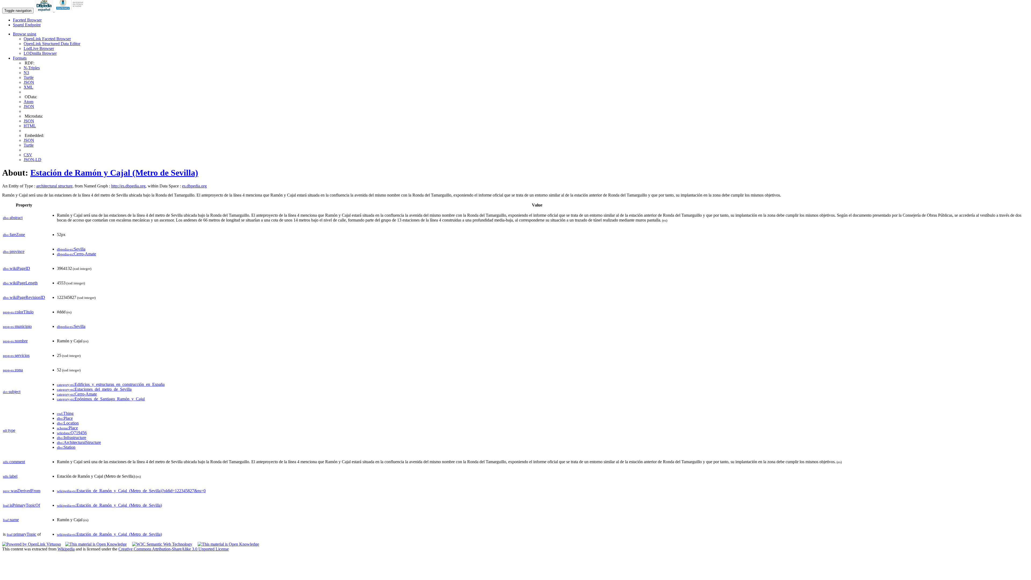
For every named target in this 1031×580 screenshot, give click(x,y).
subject (11, 391)
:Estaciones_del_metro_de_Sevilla (94, 389)
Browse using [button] (24, 34)
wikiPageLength (20, 283)
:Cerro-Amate (76, 254)
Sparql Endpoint (27, 25)
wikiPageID (16, 268)
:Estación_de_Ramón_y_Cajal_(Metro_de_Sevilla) (109, 505)
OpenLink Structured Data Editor (52, 43)
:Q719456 (72, 432)
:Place (65, 418)
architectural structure (54, 186)
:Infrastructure (71, 437)
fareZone (14, 234)
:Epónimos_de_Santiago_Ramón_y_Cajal (101, 399)
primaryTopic (21, 534)
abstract (13, 217)
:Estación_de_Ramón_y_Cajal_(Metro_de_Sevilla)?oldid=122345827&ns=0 (131, 490)
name (11, 519)
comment (14, 461)
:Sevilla (71, 249)
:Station (66, 447)
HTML (30, 126)
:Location (68, 423)
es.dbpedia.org (194, 186)
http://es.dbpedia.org (128, 186)
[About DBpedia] (45, 10)
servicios (16, 355)
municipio (17, 326)
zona (13, 370)
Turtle (29, 77)
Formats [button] (20, 58)
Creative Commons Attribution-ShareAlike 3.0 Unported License (173, 549)
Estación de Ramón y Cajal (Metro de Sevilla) (114, 172)
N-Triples (32, 68)
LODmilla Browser (40, 53)
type (9, 430)
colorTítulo (18, 312)
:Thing (65, 413)
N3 (26, 72)
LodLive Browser (39, 48)
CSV (28, 155)
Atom (28, 101)
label (10, 476)
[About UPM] (71, 10)
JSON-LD (32, 159)
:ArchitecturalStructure (79, 442)
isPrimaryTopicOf (21, 505)
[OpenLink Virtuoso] (31, 544)
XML (28, 87)
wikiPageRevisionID (24, 297)
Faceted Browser (27, 20)
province (13, 251)
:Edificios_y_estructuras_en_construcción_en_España (111, 384)
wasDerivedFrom (21, 490)
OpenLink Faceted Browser (47, 39)
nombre (15, 341)
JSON (29, 82)
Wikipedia (66, 549)
